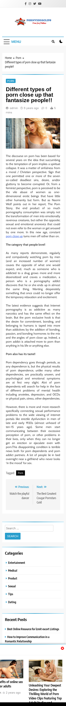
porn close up (14, 236)
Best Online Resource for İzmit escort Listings (33, 629)
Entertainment (16, 563)
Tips (10, 594)
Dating (12, 602)
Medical (12, 570)
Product (12, 578)
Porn (10, 81)
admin (14, 108)
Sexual (12, 586)
